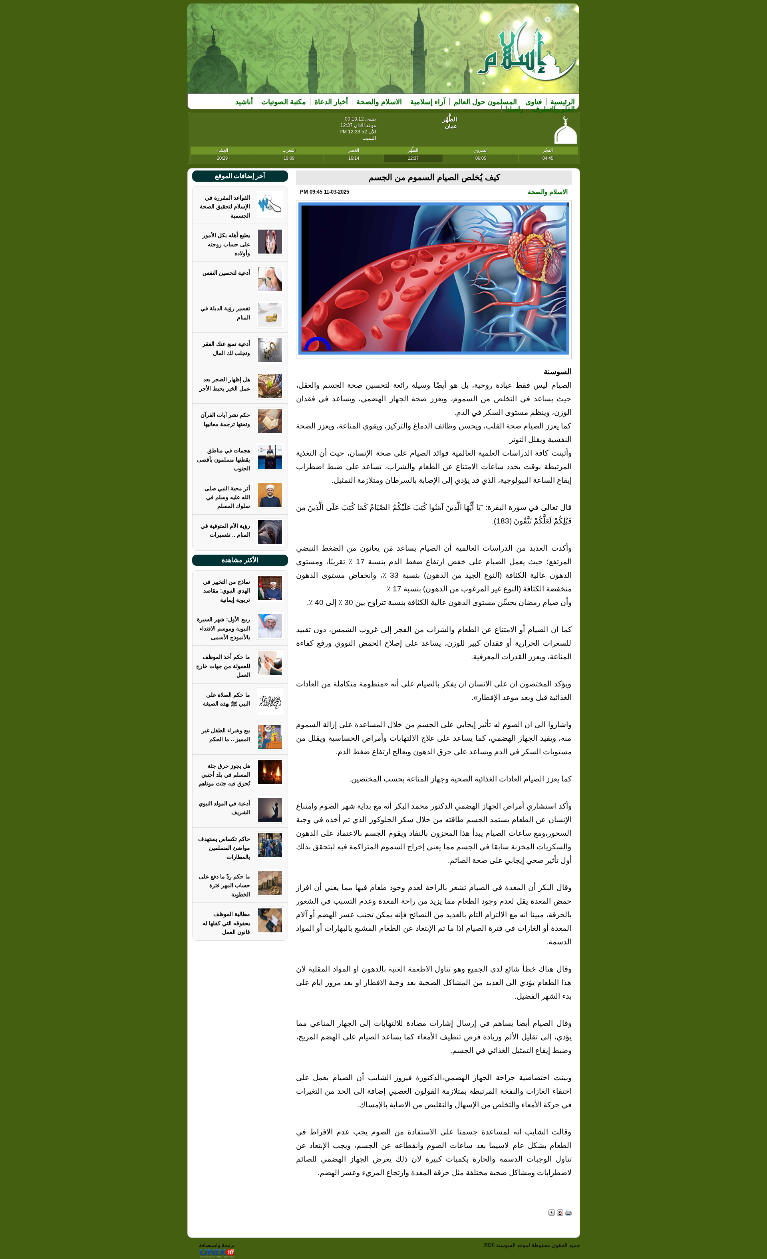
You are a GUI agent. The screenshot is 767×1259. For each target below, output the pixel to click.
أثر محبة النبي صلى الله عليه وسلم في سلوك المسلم (227, 497)
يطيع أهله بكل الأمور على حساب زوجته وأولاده (226, 244)
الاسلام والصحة (379, 102)
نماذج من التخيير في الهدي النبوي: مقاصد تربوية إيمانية (226, 591)
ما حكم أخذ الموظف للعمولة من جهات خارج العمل (223, 666)
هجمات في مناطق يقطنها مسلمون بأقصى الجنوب (223, 459)
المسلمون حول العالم (485, 102)
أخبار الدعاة (331, 102)
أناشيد (244, 102)
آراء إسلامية (427, 102)
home (527, 56)
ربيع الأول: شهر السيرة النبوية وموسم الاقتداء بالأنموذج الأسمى (223, 628)
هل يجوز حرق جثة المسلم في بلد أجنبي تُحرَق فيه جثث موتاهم (224, 775)
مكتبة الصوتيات (283, 102)
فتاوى (533, 102)
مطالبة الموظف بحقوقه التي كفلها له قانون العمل (226, 923)
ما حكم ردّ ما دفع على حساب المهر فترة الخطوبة (224, 885)
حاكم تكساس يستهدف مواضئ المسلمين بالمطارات (224, 848)
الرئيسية (562, 102)
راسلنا (515, 109)
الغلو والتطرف (553, 109)
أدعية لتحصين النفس (226, 273)
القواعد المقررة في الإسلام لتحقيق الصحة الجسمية (225, 206)
